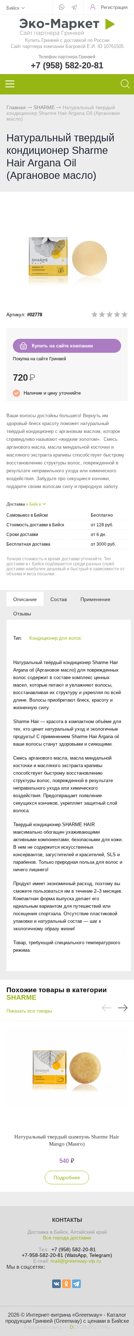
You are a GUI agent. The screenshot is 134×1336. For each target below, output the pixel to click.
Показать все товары (29, 1011)
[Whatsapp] (61, 7)
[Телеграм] (74, 8)
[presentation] (25, 599)
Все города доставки (67, 1237)
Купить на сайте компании (62, 345)
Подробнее (67, 1177)
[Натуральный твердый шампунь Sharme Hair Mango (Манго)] (66, 1077)
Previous (106, 1007)
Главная (16, 107)
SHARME (44, 107)
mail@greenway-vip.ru (75, 1261)
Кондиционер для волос (55, 638)
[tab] (25, 599)
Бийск (12, 8)
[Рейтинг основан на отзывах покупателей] (109, 316)
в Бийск (33, 504)
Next (123, 1007)
